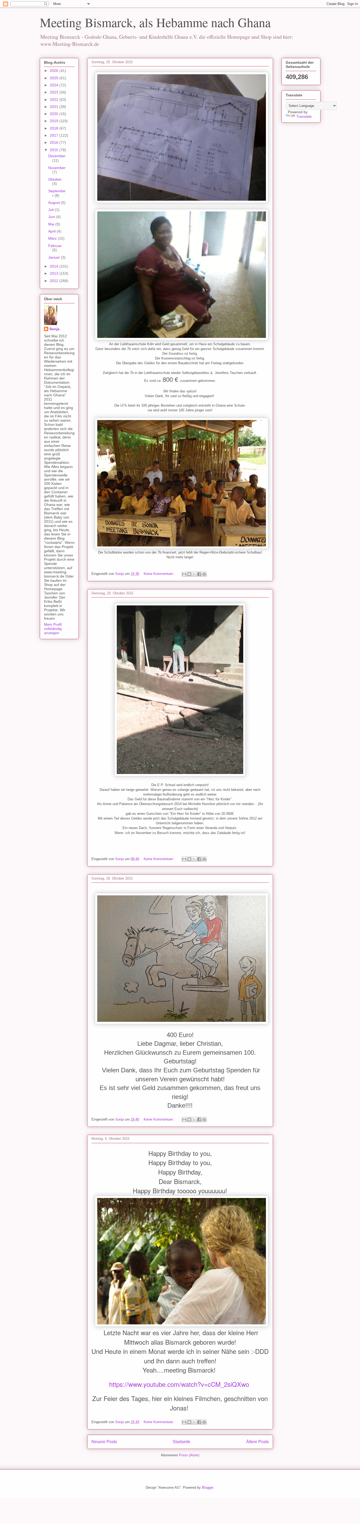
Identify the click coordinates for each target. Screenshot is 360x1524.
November (57, 168)
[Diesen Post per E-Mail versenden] (184, 574)
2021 (54, 107)
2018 (54, 128)
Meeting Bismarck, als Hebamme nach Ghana (155, 22)
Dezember (57, 156)
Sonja (54, 329)
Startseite (181, 1441)
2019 (54, 121)
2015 (54, 150)
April (52, 231)
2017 (54, 135)
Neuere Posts (104, 1441)
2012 (54, 281)
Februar (55, 246)
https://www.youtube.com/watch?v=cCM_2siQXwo (179, 1384)
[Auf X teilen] (194, 574)
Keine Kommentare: (159, 574)
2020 (54, 114)
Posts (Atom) (189, 1455)
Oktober (55, 179)
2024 (54, 85)
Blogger (207, 1488)
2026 (54, 70)
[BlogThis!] (189, 574)
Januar (54, 257)
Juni (52, 217)
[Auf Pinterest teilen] (204, 574)
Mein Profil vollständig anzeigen (53, 628)
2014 (54, 266)
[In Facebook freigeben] (199, 574)
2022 (54, 99)
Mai (51, 224)
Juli (51, 210)
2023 (54, 92)
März (53, 238)
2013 (54, 273)
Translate (304, 116)
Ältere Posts (257, 1441)
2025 (54, 78)
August (54, 202)
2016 (54, 142)
